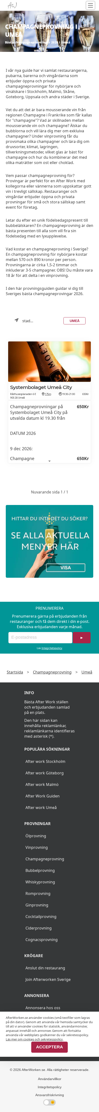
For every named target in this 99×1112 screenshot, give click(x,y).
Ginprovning (36, 905)
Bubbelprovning (40, 870)
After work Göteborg (44, 773)
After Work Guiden (42, 796)
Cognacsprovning (41, 939)
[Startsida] (12, 5)
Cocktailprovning (40, 916)
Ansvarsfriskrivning (49, 1095)
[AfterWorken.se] (49, 541)
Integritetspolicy (52, 648)
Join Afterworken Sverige (48, 979)
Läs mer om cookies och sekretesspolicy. (34, 1039)
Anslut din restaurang (45, 968)
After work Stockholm (45, 761)
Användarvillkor (49, 1079)
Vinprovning (36, 847)
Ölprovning (35, 836)
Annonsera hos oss (42, 1007)
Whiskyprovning (40, 882)
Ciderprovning (38, 928)
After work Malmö (42, 784)
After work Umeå (41, 807)
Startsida (15, 672)
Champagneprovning (52, 672)
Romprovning (37, 893)
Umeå (75, 321)
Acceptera (49, 1047)
